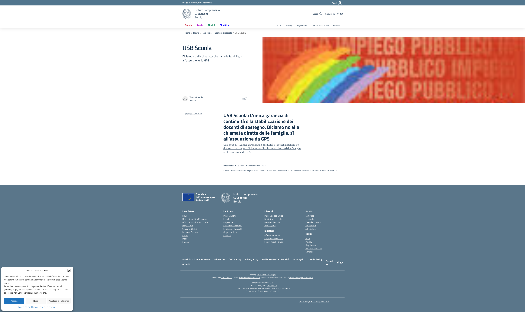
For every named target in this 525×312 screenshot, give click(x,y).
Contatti (336, 25)
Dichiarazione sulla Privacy (43, 307)
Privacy (289, 25)
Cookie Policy (24, 307)
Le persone (228, 222)
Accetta (14, 300)
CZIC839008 (272, 285)
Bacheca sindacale (321, 25)
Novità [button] (211, 25)
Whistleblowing (314, 259)
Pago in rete (187, 225)
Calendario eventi (313, 222)
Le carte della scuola (232, 228)
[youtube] (341, 14)
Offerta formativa (272, 235)
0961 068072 (226, 277)
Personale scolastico (273, 215)
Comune (186, 242)
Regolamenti (302, 25)
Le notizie (309, 215)
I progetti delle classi (273, 241)
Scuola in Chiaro (189, 228)
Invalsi (185, 235)
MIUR (184, 215)
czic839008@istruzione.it (249, 277)
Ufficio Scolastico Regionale (194, 219)
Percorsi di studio (272, 222)
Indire (184, 238)
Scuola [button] (188, 25)
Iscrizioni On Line (190, 232)
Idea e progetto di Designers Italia (314, 301)
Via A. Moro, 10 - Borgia (266, 274)
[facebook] (338, 14)
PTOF (278, 25)
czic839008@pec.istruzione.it (301, 277)
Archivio (186, 264)
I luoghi (226, 219)
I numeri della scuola (232, 225)
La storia (227, 235)
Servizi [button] (199, 25)
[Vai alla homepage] (186, 14)
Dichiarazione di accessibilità (275, 259)
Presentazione (229, 215)
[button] (69, 270)
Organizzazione (230, 232)
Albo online (310, 225)
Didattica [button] (224, 25)
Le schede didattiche (273, 238)
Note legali (298, 259)
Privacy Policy (251, 259)
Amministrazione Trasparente (196, 259)
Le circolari (310, 219)
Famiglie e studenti (273, 219)
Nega (35, 300)
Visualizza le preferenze (59, 300)
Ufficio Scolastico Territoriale (195, 222)
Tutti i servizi (269, 225)
